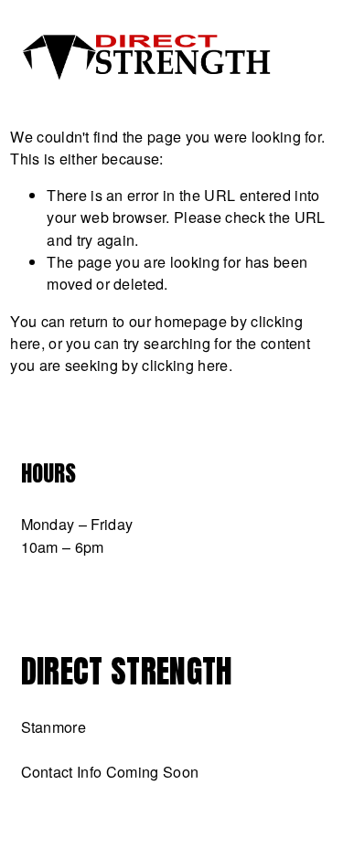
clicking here (185, 365)
